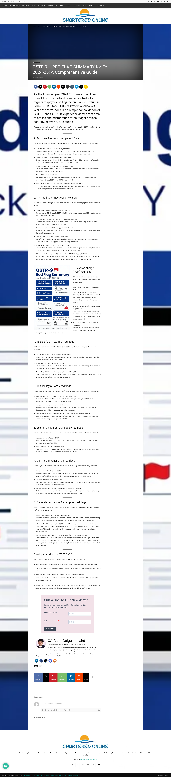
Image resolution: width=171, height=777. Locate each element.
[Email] (63, 87)
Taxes (61, 5)
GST (44, 27)
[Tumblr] (72, 87)
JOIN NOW (50, 629)
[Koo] (86, 87)
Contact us (160, 775)
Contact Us (100, 5)
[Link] (65, 710)
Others (77, 5)
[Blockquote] (59, 710)
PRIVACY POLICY (35, 775)
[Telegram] (161, 1)
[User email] (55, 661)
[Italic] (45, 710)
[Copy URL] (81, 87)
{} (67, 710)
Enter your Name (50, 612)
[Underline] (48, 710)
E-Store (167, 775)
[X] (164, 1)
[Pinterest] (45, 87)
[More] (92, 677)
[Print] (68, 87)
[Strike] (51, 710)
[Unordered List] (56, 710)
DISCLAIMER (76, 775)
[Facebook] (151, 1)
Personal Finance (14, 5)
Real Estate (25, 5)
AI (56, 5)
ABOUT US (27, 775)
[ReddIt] (58, 87)
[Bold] (42, 710)
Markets (50, 5)
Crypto (33, 5)
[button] (148, 1)
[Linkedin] (158, 1)
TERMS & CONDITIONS (57, 775)
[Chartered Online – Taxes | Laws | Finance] (85, 16)
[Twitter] (46, 661)
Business (40, 5)
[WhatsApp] (49, 87)
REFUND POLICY (45, 775)
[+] (70, 710)
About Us (91, 5)
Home (5, 5)
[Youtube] (167, 1)
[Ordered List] (54, 710)
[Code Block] (62, 710)
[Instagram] (154, 1)
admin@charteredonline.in (89, 759)
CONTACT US (68, 775)
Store (84, 5)
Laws (68, 5)
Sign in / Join (21, 1)
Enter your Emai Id (51, 621)
